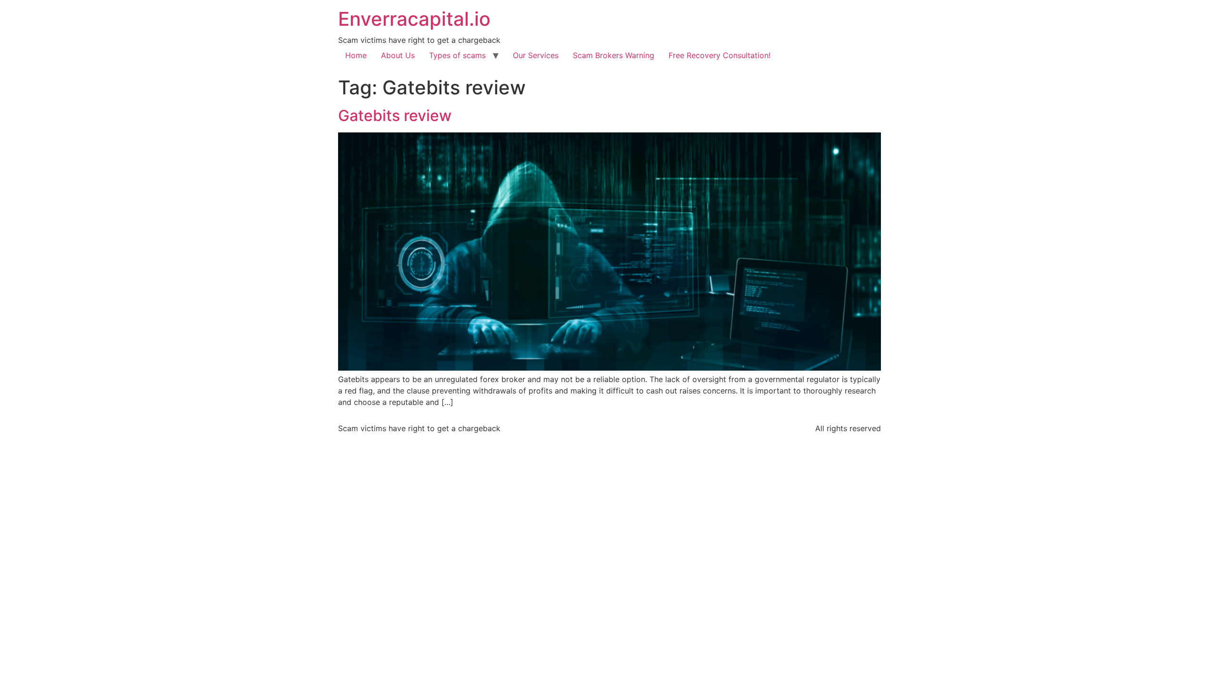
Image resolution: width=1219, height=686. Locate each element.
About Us (398, 55)
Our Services (536, 55)
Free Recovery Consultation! (719, 55)
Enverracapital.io (414, 18)
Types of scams (457, 55)
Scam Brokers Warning (613, 55)
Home (356, 55)
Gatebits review (394, 115)
